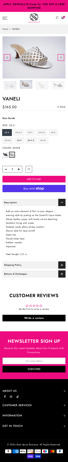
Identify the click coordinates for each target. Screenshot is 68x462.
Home (5, 29)
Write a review (34, 318)
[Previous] (7, 57)
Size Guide (8, 118)
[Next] (61, 57)
